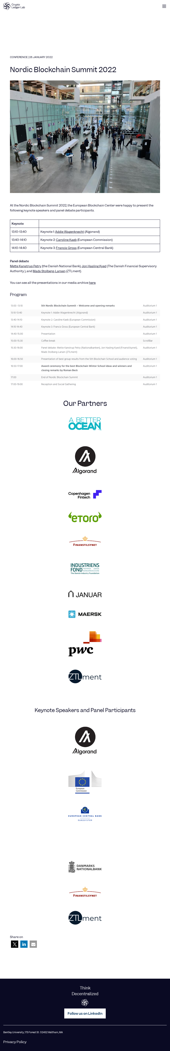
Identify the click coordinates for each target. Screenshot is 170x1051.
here (92, 283)
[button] (14, 944)
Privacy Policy (15, 1042)
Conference (19, 57)
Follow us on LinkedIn (85, 1013)
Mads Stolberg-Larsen (49, 271)
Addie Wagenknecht (69, 232)
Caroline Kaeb (66, 240)
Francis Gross (66, 248)
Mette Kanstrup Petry (25, 266)
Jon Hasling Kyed (94, 266)
